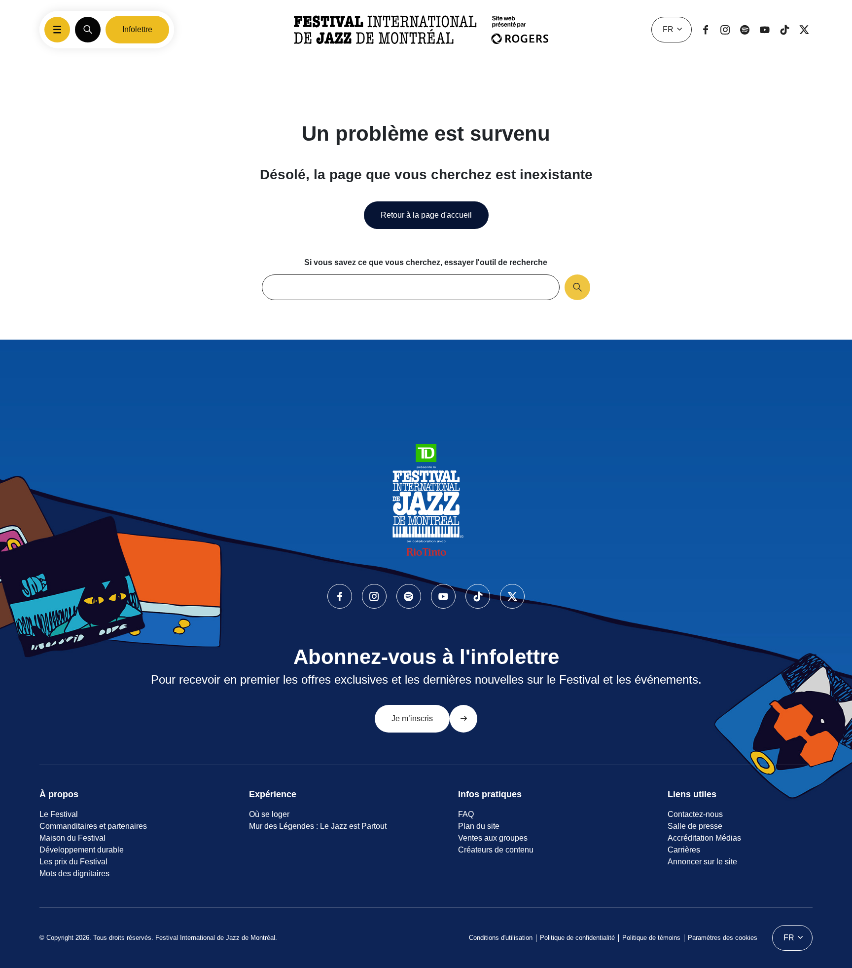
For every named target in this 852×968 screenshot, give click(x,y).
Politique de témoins (651, 937)
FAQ (466, 814)
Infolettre (137, 29)
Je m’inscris (412, 718)
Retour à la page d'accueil (426, 215)
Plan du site (478, 826)
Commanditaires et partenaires (93, 826)
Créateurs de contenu (495, 850)
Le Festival (58, 814)
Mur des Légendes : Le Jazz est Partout (318, 826)
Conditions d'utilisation (500, 937)
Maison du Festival (72, 838)
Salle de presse (695, 826)
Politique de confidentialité (577, 937)
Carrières (684, 850)
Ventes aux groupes (493, 838)
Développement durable (81, 850)
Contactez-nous (695, 814)
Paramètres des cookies (722, 937)
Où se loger (269, 814)
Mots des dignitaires (74, 873)
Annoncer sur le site (702, 861)
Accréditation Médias (704, 838)
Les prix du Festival (73, 861)
